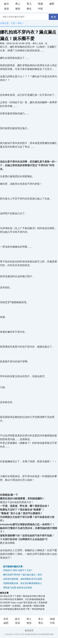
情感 (40, 3)
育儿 (29, 3)
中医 (40, 8)
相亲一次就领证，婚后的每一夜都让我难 (25, 606)
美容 (6, 8)
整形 (17, 8)
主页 (13, 23)
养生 (29, 8)
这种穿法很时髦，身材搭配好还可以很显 (22, 579)
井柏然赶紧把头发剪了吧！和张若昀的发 (25, 609)
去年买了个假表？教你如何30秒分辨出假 (25, 596)
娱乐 (6, 3)
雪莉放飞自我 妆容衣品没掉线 (17, 587)
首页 (5, 619)
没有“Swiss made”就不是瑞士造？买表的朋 (26, 602)
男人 (17, 3)
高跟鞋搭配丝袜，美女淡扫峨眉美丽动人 (22, 583)
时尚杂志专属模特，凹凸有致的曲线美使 (25, 599)
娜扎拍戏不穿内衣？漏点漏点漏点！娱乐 (22, 574)
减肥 (51, 3)
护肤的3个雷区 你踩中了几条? (17, 570)
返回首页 (29, 630)
